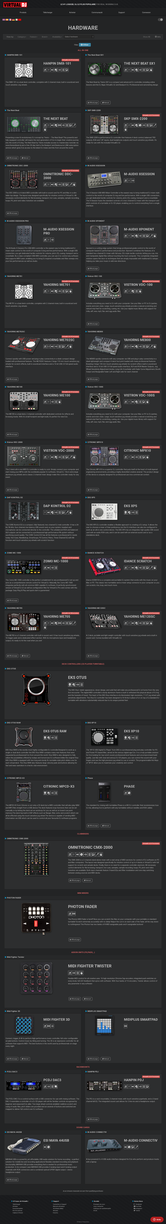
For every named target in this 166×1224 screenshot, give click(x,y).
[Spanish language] (7, 19)
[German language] (13, 19)
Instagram (138, 1208)
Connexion (146, 12)
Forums (55, 1213)
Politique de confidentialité (102, 1208)
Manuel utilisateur (59, 1206)
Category (21, 37)
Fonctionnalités (18, 1208)
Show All (146, 37)
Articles (55, 1210)
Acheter (72, 12)
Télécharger (47, 12)
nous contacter (98, 1206)
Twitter (137, 1210)
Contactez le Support (59, 1204)
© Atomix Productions (83, 1222)
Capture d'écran (18, 1213)
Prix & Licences (17, 1210)
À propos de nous (99, 1204)
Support (121, 12)
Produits (23, 12)
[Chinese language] (19, 19)
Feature (33, 37)
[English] (3, 19)
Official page (93, 102)
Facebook (138, 1204)
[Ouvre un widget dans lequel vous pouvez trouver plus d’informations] (157, 1220)
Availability (56, 37)
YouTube (138, 1206)
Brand (44, 37)
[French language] (10, 19)
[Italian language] (16, 19)
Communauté (97, 12)
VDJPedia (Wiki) (58, 1208)
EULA (95, 1210)
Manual (106, 102)
